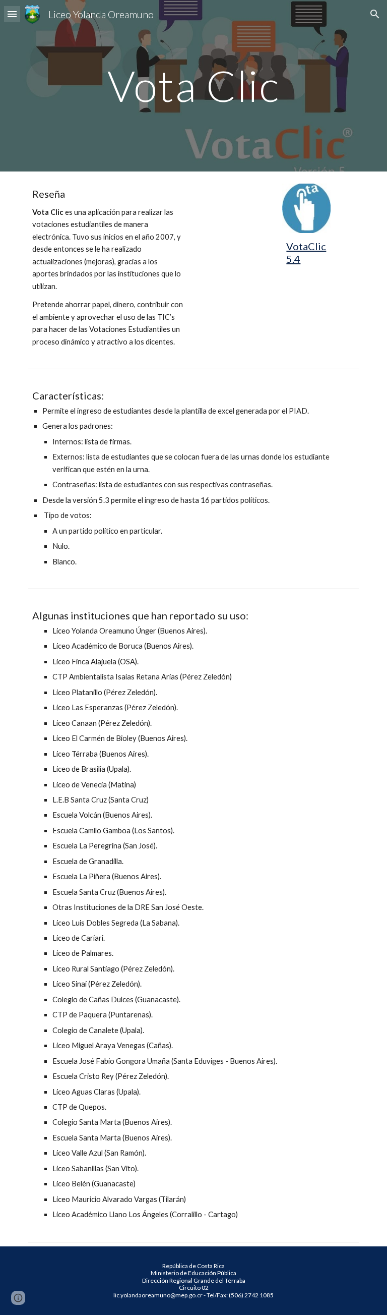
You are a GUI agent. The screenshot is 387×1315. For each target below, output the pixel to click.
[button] (12, 14)
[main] (193, 85)
